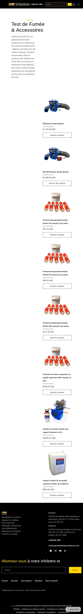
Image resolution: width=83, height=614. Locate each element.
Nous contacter (52, 581)
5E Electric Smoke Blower (53, 124)
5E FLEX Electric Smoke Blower (56, 172)
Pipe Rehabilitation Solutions (28, 606)
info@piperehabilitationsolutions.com (63, 546)
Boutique (38, 581)
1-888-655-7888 (36, 4)
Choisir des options (57, 183)
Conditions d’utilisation (26, 612)
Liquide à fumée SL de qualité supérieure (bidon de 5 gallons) (55, 482)
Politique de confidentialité (58, 609)
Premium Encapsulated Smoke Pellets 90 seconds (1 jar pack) (55, 273)
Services (14, 581)
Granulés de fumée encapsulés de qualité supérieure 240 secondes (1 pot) (57, 377)
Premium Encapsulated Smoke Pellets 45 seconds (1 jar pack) (55, 221)
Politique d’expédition (47, 612)
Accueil (5, 581)
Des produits (26, 581)
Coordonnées (63, 612)
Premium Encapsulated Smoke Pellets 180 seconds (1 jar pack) (56, 324)
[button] (79, 4)
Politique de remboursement (33, 609)
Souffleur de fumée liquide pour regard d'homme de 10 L (56, 430)
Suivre (75, 570)
